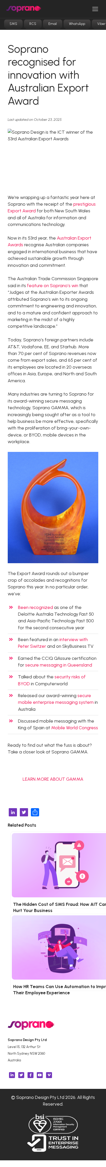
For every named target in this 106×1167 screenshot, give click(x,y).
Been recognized (35, 607)
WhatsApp (77, 24)
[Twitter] (24, 813)
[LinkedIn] (13, 813)
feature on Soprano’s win (52, 285)
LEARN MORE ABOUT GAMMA (53, 779)
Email (52, 24)
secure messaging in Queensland (58, 665)
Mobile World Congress (74, 727)
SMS (13, 24)
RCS (32, 24)
